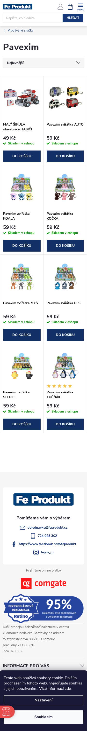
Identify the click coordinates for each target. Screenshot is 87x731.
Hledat (73, 18)
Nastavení (43, 700)
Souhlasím (43, 717)
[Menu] (80, 6)
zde (68, 688)
